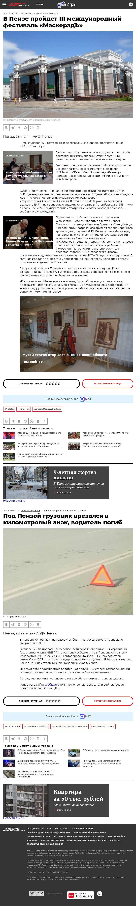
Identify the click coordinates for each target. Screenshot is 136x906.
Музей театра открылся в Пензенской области (64, 355)
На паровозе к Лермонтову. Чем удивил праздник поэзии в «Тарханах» (38, 444)
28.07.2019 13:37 (10, 13)
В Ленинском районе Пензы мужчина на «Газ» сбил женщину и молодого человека (41, 751)
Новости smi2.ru (14, 500)
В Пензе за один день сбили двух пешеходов (106, 750)
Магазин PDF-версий (82, 829)
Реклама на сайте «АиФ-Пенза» (90, 833)
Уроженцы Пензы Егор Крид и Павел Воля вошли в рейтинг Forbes (39, 434)
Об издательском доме (39, 829)
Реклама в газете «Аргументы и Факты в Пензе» (79, 837)
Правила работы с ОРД (38, 837)
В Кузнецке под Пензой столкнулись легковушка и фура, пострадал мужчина (38, 762)
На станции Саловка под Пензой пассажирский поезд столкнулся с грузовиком (35, 774)
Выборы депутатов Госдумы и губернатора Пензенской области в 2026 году (81, 840)
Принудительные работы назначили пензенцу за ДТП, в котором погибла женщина (102, 763)
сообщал (50, 684)
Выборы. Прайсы (116, 837)
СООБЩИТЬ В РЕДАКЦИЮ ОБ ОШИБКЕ (45, 844)
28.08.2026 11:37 (11, 510)
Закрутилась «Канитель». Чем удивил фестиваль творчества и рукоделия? (102, 444)
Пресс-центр (61, 829)
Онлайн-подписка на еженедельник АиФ (48, 833)
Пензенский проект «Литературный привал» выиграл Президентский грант (40, 455)
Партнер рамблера (55, 894)
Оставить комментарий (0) (108, 384)
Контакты (32, 840)
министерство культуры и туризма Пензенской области (32, 120)
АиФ (24, 616)
